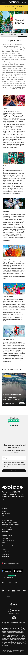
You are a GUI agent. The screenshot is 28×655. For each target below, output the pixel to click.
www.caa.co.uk (5, 645)
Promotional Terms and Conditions (10, 524)
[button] (14, 470)
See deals (14, 8)
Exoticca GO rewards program (9, 522)
